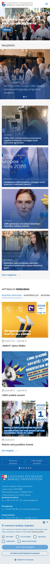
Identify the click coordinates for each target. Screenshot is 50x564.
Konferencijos (31, 295)
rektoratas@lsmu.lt (30, 500)
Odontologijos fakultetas (37, 462)
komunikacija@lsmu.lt (31, 509)
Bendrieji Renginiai (12, 295)
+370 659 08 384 (11, 509)
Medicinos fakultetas (13, 462)
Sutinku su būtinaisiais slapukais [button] (25, 553)
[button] (23, 37)
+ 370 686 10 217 (30, 518)
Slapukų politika (37, 532)
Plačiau (7, 29)
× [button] (47, 522)
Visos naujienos (9, 275)
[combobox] (44, 522)
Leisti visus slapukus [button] (25, 547)
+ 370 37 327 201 (11, 500)
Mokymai (45, 295)
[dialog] (25, 541)
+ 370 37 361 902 (11, 518)
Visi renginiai (8, 450)
